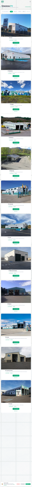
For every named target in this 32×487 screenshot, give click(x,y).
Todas (11, 11)
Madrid (24, 11)
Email (16, 40)
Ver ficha (15, 111)
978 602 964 (11, 406)
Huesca (15, 11)
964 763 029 (10, 206)
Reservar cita (16, 42)
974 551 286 (11, 173)
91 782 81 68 (11, 273)
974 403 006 (10, 306)
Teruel (19, 11)
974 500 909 (11, 40)
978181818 (10, 73)
